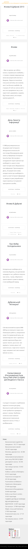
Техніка (12, 35)
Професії (17, 108)
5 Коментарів (21, 35)
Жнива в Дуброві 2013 (14, 6)
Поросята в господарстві (12, 477)
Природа (12, 108)
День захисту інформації (14, 121)
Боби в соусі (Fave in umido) (13, 494)
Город (11, 232)
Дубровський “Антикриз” (14, 303)
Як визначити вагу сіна (12, 514)
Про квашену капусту (11, 519)
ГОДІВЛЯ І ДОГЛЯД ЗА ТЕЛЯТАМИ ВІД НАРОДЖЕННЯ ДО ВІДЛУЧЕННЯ (15, 501)
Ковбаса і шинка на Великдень (14, 472)
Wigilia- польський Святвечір (14, 509)
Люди (7, 35)
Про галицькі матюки (11, 467)
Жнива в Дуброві (14, 203)
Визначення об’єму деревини (14, 489)
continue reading (14, 30)
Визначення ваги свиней (12, 447)
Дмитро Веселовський (16, 20)
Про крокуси (9, 506)
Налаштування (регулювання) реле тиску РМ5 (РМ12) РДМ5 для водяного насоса (14, 376)
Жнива (14, 47)
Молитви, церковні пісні (12, 452)
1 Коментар (13, 234)
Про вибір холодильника (14, 245)
